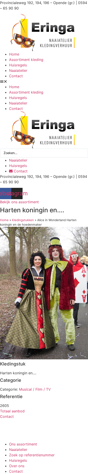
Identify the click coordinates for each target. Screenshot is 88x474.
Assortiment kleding (26, 59)
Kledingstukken (23, 220)
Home (14, 54)
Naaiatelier (18, 70)
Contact (16, 76)
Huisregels (18, 65)
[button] (44, 81)
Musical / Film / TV (35, 389)
